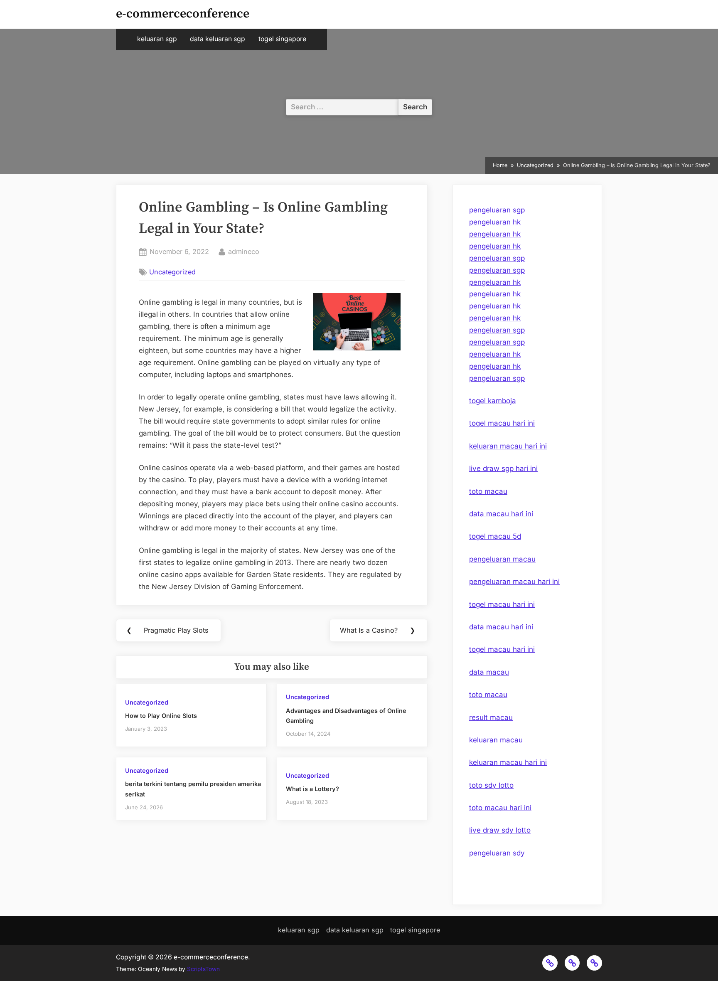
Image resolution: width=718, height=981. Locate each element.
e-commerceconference (182, 14)
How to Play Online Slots (161, 715)
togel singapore (282, 39)
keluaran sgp (157, 39)
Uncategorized (172, 272)
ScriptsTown (203, 969)
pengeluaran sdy (497, 853)
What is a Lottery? (312, 788)
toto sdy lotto (491, 785)
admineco (243, 251)
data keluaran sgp (217, 39)
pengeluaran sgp (497, 210)
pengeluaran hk (495, 222)
